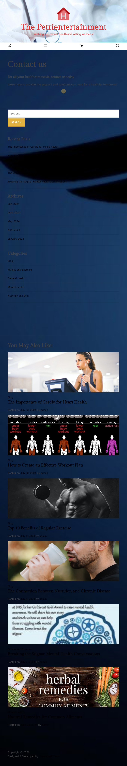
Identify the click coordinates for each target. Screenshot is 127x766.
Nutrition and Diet (18, 295)
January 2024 (16, 238)
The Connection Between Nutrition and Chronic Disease (40, 172)
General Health (16, 278)
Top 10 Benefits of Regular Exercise (28, 164)
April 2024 (14, 229)
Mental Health (16, 287)
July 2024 (14, 203)
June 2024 (14, 212)
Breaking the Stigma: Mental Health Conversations (37, 181)
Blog (10, 260)
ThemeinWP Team (49, 756)
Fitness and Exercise (20, 269)
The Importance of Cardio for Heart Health (33, 146)
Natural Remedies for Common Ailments (45, 717)
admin (44, 409)
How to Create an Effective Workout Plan (32, 155)
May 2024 (14, 221)
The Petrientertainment (63, 27)
